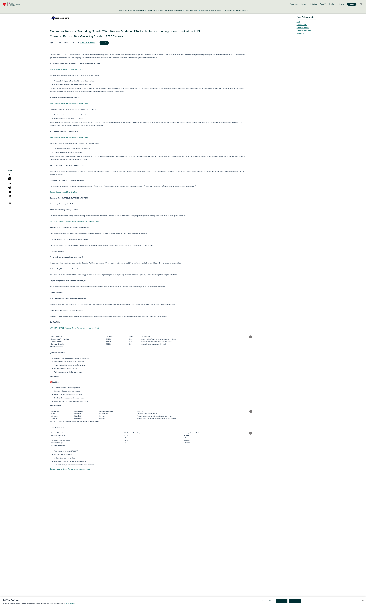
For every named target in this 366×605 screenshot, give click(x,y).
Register (352, 4)
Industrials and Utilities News (211, 10)
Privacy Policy (70, 603)
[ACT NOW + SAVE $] (76, 69)
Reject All (281, 600)
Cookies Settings (267, 600)
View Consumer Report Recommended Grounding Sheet (69, 103)
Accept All (295, 600)
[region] (183, 601)
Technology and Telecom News (235, 10)
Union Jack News (87, 42)
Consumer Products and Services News (131, 10)
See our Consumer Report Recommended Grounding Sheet (70, 469)
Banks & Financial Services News (171, 10)
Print (298, 22)
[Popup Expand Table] (250, 336)
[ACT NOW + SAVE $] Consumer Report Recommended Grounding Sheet (74, 222)
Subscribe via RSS (303, 28)
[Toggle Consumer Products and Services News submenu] (146, 11)
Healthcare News (191, 10)
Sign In (341, 4)
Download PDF (302, 25)
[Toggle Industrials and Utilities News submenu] (222, 11)
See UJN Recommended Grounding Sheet (64, 192)
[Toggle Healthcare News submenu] (199, 11)
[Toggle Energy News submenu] (158, 11)
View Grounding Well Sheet (59, 69)
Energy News (152, 10)
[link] (293, 4)
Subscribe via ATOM (304, 31)
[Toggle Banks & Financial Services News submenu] (184, 11)
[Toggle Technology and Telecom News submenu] (247, 11)
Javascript (300, 34)
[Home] (11, 4)
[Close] (363, 601)
